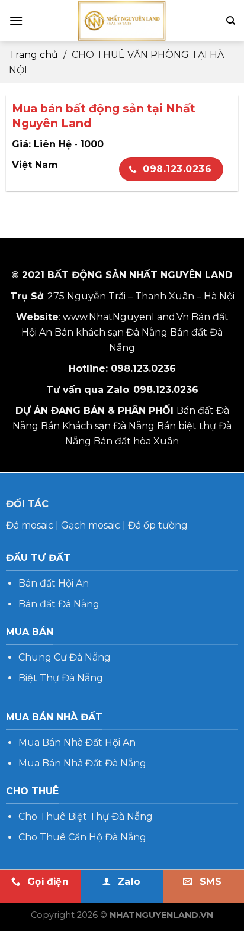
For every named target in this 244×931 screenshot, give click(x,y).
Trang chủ (33, 54)
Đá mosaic (29, 525)
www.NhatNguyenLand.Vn (126, 317)
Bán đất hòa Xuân (136, 441)
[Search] (230, 20)
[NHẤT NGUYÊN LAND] (122, 20)
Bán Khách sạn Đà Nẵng (98, 425)
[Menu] (16, 20)
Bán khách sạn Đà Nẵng (111, 332)
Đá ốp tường (158, 525)
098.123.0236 (177, 169)
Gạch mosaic (90, 525)
